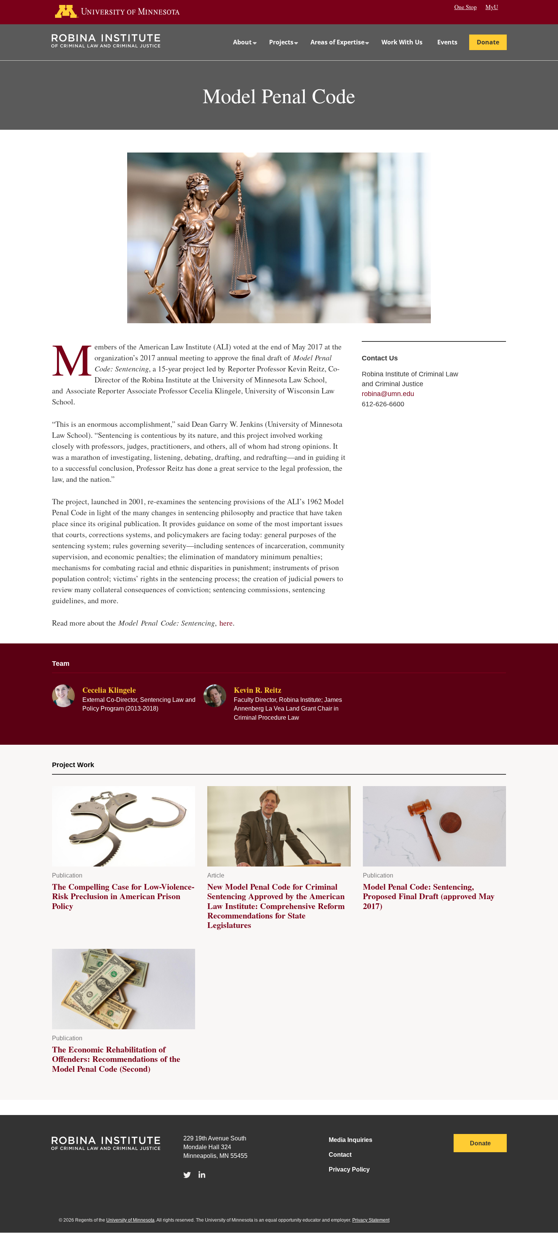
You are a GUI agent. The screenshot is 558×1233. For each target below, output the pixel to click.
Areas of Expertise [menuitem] (333, 49)
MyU (491, 7)
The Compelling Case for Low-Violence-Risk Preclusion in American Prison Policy (123, 896)
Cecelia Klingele (109, 689)
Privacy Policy (349, 1169)
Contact (340, 1154)
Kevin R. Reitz (257, 689)
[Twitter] (187, 1175)
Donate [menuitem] (488, 42)
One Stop (465, 7)
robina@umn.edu (388, 394)
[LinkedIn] (202, 1175)
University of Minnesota (130, 1220)
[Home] (106, 45)
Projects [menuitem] (277, 49)
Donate (480, 1143)
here (226, 623)
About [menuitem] (239, 49)
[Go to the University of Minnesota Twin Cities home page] (124, 12)
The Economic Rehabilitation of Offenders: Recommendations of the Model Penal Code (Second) (116, 1059)
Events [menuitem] (447, 42)
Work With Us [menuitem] (401, 42)
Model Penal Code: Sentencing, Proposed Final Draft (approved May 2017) (429, 896)
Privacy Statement (370, 1220)
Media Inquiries (350, 1140)
